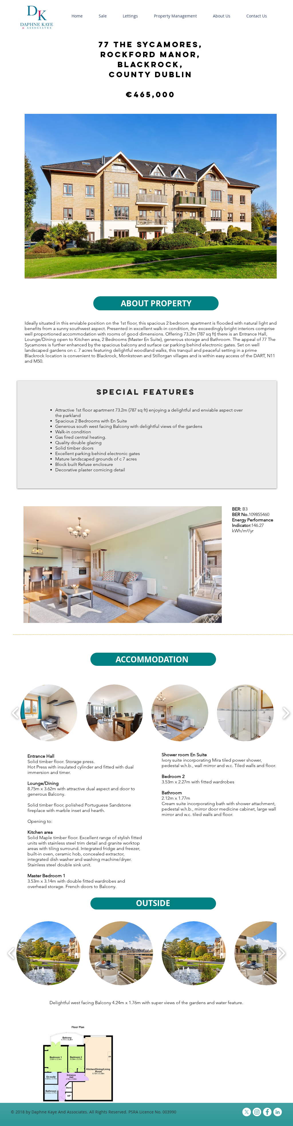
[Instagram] (257, 1112)
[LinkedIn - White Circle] (277, 1112)
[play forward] (286, 713)
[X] (246, 1112)
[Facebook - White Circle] (267, 1112)
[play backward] (15, 713)
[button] (103, 16)
